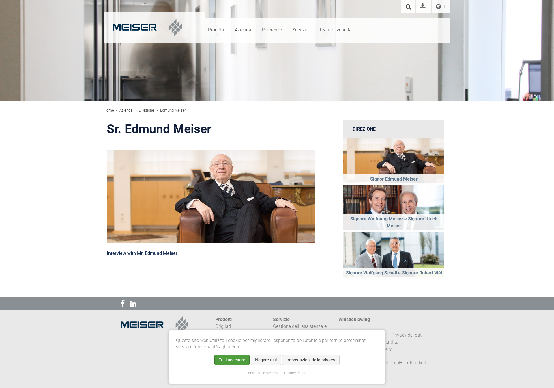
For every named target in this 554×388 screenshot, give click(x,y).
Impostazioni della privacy (311, 359)
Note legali (271, 373)
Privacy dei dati (296, 373)
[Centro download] (423, 7)
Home (109, 110)
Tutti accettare (232, 359)
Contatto (253, 373)
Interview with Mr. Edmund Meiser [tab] (142, 253)
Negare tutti (266, 359)
